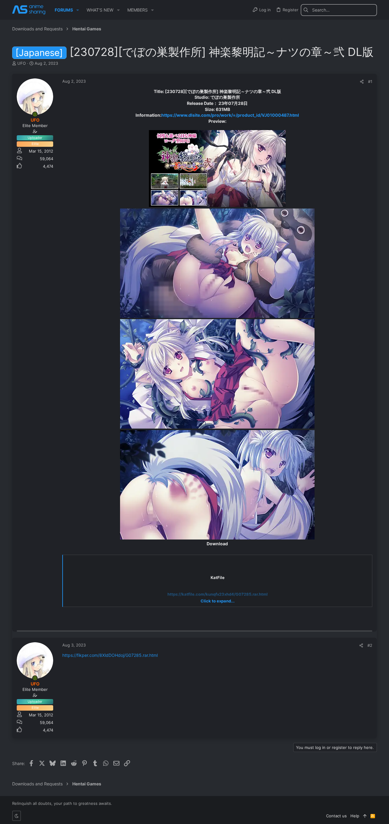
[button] (78, 10)
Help (354, 815)
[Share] (362, 81)
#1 (370, 81)
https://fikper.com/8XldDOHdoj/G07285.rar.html (110, 655)
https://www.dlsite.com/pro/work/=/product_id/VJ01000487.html (230, 115)
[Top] (365, 815)
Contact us (336, 815)
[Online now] (35, 114)
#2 (369, 645)
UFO (21, 63)
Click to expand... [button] (218, 600)
